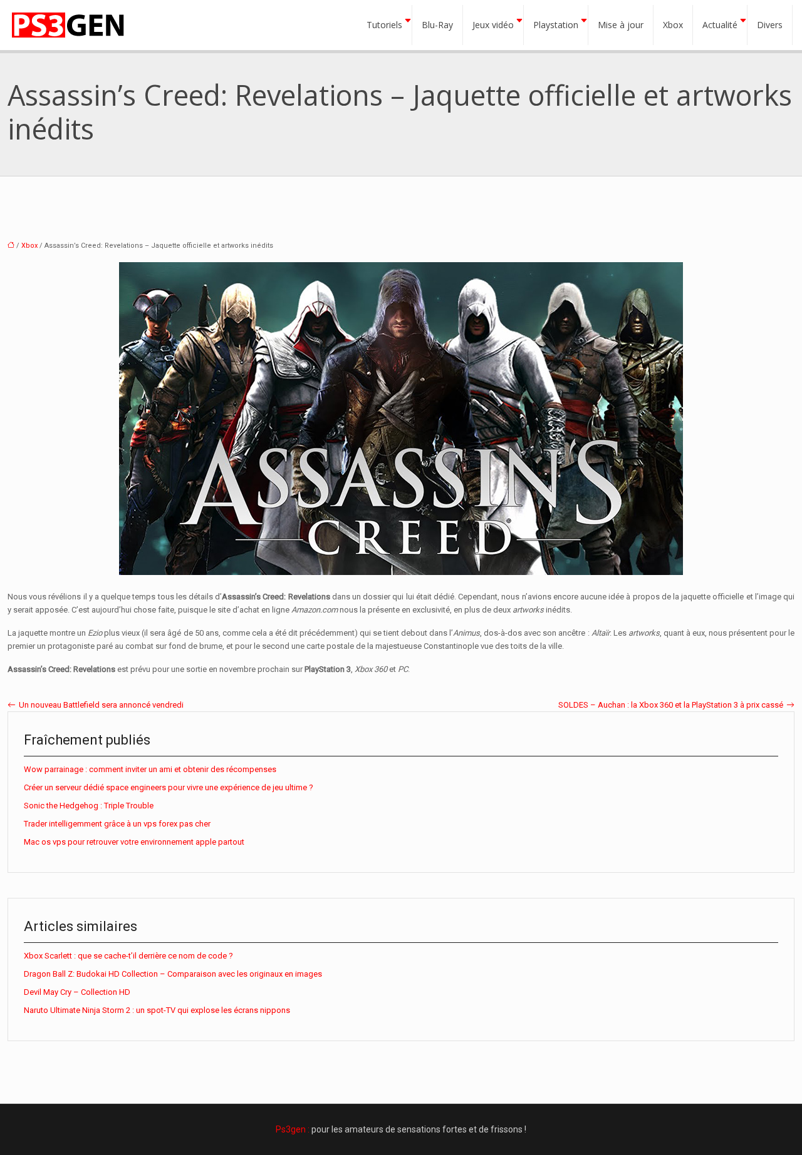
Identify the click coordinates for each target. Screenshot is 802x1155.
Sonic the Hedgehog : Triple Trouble (89, 805)
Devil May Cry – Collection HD (77, 992)
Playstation (555, 25)
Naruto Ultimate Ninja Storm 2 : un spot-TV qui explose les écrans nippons (157, 1010)
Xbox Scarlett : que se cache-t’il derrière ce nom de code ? (128, 955)
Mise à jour (620, 25)
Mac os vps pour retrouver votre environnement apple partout (134, 842)
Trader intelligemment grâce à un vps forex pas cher (117, 823)
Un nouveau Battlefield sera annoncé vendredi (101, 705)
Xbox (673, 25)
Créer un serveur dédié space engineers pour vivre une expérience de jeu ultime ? (168, 787)
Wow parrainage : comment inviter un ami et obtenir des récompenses (150, 769)
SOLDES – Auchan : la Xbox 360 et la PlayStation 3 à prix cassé (670, 705)
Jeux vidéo (493, 25)
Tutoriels (384, 25)
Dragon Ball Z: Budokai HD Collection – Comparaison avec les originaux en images (173, 974)
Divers (770, 25)
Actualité (719, 25)
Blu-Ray (437, 25)
